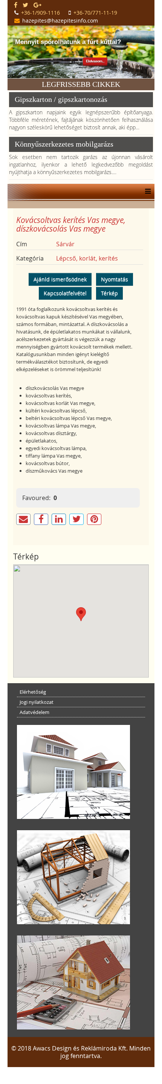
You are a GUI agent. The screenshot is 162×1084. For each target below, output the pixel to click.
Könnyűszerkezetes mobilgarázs (64, 144)
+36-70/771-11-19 (95, 12)
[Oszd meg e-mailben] (23, 519)
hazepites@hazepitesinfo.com (60, 20)
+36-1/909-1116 (40, 12)
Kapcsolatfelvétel (65, 293)
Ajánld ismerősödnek (60, 279)
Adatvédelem (34, 712)
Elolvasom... (95, 61)
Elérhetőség (33, 691)
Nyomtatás (114, 279)
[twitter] (25, 5)
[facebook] (15, 5)
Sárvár (65, 244)
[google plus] (37, 5)
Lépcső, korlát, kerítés (87, 258)
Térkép (109, 293)
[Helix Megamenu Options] (146, 191)
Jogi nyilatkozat (36, 702)
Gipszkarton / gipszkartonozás (61, 99)
